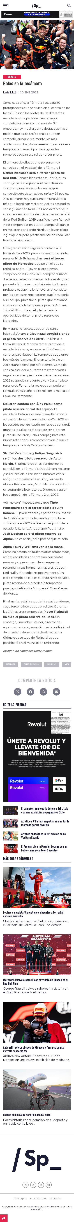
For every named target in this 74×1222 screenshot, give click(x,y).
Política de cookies (38, 1198)
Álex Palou (10, 664)
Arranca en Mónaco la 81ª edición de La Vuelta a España (43, 836)
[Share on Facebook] (30, 692)
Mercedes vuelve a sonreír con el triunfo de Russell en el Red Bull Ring (35, 982)
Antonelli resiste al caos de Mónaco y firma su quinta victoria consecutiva (33, 1049)
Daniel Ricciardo (31, 664)
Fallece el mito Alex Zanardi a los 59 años (26, 1115)
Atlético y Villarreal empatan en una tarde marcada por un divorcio (45, 823)
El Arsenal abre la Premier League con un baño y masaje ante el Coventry (44, 848)
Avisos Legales (20, 1198)
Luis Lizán (10, 92)
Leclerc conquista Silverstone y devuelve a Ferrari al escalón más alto (33, 914)
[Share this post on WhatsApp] (43, 692)
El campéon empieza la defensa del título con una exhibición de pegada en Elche (44, 810)
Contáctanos (55, 1198)
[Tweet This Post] (17, 692)
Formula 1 (51, 664)
